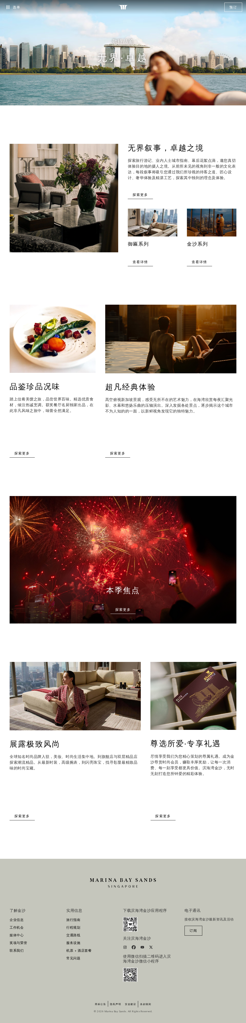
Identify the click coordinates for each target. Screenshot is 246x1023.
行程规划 (73, 927)
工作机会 (17, 927)
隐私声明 (115, 1004)
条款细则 (145, 1004)
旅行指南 (73, 920)
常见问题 (73, 958)
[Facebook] (134, 948)
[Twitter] (151, 948)
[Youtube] (142, 948)
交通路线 (73, 935)
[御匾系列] (152, 225)
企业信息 (17, 920)
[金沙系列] (211, 225)
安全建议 (130, 1004)
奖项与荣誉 (18, 943)
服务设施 (73, 943)
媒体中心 (17, 935)
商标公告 (100, 1004)
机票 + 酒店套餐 (79, 950)
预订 (233, 7)
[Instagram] (125, 948)
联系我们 (17, 950)
